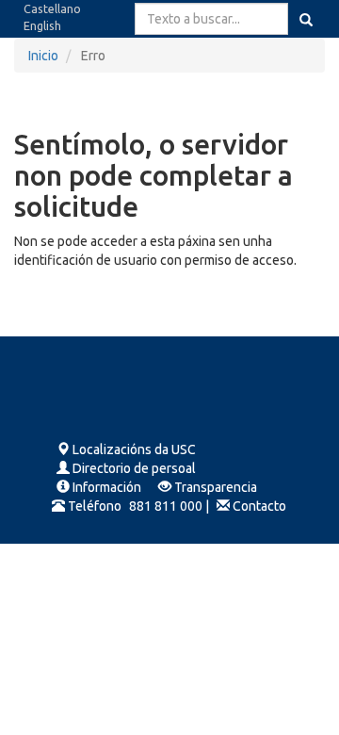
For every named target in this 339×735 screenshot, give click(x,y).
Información (107, 487)
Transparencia (215, 487)
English (42, 25)
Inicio (43, 55)
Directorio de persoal (134, 468)
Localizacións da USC (134, 449)
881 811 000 (165, 506)
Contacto (259, 506)
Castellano (52, 8)
